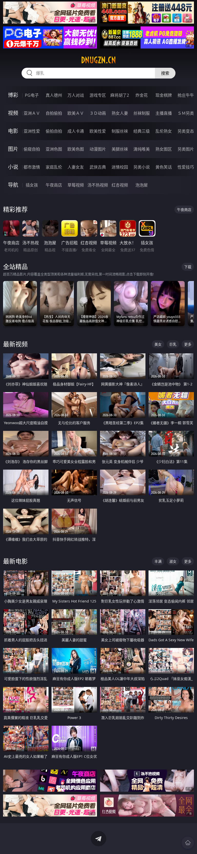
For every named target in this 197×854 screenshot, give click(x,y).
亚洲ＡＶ (32, 113)
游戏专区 (98, 95)
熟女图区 (163, 149)
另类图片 (186, 149)
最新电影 (15, 561)
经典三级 (141, 131)
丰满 (158, 561)
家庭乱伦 (54, 167)
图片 (13, 148)
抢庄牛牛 (186, 95)
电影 (13, 131)
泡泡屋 (141, 185)
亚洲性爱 (32, 131)
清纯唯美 (141, 149)
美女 (158, 344)
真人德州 (54, 95)
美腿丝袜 (120, 149)
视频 (13, 113)
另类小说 (141, 167)
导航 (13, 184)
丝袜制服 (141, 113)
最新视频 (15, 344)
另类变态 (186, 131)
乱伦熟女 (163, 131)
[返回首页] (188, 843)
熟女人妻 (120, 113)
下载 (187, 266)
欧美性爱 (98, 131)
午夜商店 (54, 185)
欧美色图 (75, 149)
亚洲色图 (54, 149)
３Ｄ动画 (98, 113)
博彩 (13, 95)
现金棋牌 (163, 95)
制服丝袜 (120, 131)
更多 (187, 344)
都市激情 (32, 167)
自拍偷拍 (54, 113)
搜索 (165, 73)
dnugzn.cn (98, 60)
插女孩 (32, 185)
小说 (13, 166)
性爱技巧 (186, 167)
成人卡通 (75, 131)
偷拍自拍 (54, 131)
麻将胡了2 (119, 95)
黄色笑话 (163, 167)
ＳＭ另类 (186, 113)
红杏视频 (120, 185)
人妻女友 (75, 167)
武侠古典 (98, 167)
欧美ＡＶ (75, 113)
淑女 (172, 561)
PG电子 (32, 95)
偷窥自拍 (32, 149)
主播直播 (163, 113)
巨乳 (172, 344)
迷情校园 (120, 167)
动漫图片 (98, 149)
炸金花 (141, 95)
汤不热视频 (97, 185)
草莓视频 (75, 185)
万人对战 (75, 95)
